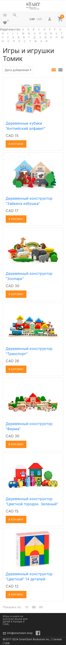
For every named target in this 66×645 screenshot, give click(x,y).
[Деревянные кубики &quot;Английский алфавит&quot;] (33, 98)
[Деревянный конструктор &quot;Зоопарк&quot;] (33, 248)
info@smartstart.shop (20, 633)
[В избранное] (56, 81)
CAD (32, 19)
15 (26, 607)
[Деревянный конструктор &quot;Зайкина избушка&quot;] (33, 173)
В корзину (16, 143)
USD (39, 19)
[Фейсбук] (38, 633)
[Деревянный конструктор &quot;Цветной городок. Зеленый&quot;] (33, 474)
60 (41, 607)
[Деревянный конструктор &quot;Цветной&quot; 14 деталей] (33, 549)
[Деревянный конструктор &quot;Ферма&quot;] (33, 399)
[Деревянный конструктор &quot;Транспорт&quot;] (33, 323)
